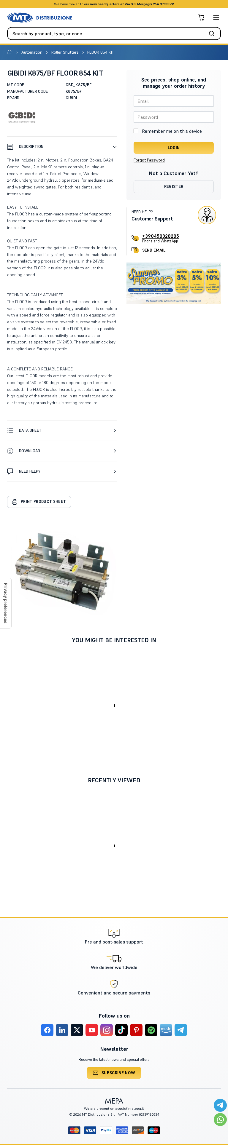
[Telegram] (181, 1030)
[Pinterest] (136, 1030)
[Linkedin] (62, 1030)
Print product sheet (43, 501)
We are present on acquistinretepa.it (114, 1108)
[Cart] (201, 17)
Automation (32, 52)
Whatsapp (140, 4)
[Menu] (216, 17)
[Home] (10, 52)
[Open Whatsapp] (220, 1119)
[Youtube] (92, 1030)
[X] (77, 1030)
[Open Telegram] (220, 1105)
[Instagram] (106, 1030)
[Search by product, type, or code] (213, 33)
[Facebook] (47, 1030)
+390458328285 (160, 236)
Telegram (160, 4)
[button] (62, 146)
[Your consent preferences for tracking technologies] (5, 603)
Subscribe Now (118, 1072)
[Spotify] (151, 1030)
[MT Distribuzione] (39, 17)
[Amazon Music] (166, 1030)
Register (173, 186)
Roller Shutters (65, 52)
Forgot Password (149, 160)
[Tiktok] (121, 1030)
